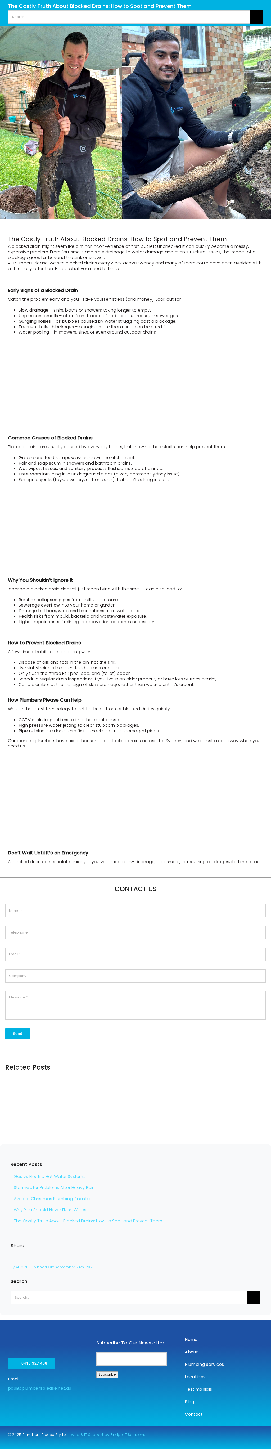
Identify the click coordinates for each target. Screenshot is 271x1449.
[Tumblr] (239, 1258)
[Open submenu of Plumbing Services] (260, 1364)
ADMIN (21, 1266)
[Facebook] (196, 1258)
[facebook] (184, 1433)
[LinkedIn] (222, 1258)
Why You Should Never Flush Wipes (50, 1210)
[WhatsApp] (230, 1258)
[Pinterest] (247, 1258)
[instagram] (193, 1433)
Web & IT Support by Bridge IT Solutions (108, 1434)
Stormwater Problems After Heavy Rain (54, 1188)
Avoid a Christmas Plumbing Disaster (52, 1199)
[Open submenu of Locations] (260, 1377)
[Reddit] (213, 1258)
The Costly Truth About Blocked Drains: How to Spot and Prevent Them (88, 1221)
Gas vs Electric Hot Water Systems (49, 1176)
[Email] (256, 1258)
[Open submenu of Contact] (260, 1414)
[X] (205, 1258)
